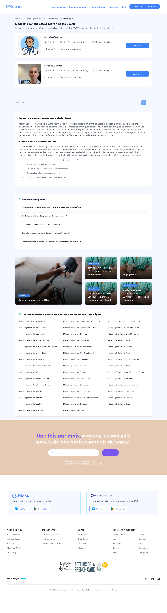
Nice (115, 552)
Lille (140, 543)
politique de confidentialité (91, 464)
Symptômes (83, 539)
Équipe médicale (14, 539)
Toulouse (117, 548)
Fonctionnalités (13, 534)
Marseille (117, 543)
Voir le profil (137, 45)
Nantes (142, 534)
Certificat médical (50, 534)
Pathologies (83, 534)
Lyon (115, 539)
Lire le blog (11, 552)
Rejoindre (11, 543)
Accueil (18, 19)
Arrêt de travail (48, 539)
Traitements (83, 543)
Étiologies (82, 548)
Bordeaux (143, 539)
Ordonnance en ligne (51, 543)
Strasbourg (143, 548)
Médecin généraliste (34, 19)
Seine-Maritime (52, 19)
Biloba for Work (13, 548)
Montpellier (143, 552)
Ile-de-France (119, 534)
